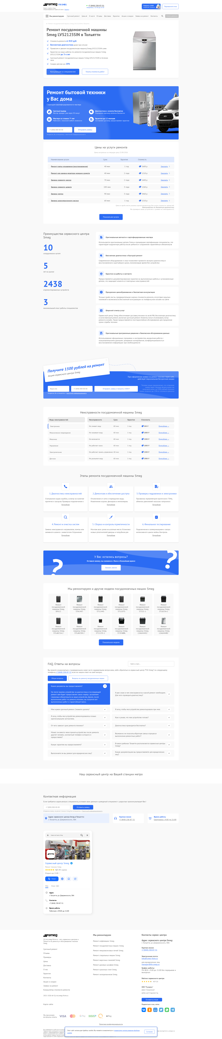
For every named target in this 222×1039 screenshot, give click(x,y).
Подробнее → (164, 426)
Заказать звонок (111, 568)
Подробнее (65, 505)
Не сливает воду (95, 426)
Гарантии (116, 16)
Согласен (149, 1032)
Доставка (107, 16)
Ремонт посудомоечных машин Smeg (108, 946)
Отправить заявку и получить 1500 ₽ (116, 389)
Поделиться (144, 1010)
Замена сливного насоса (61, 180)
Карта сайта (48, 1004)
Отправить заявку (85, 130)
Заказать (164, 166)
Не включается (94, 439)
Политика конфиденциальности (111, 1024)
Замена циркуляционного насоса (65, 200)
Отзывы (99, 16)
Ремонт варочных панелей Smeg (106, 960)
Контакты (154, 16)
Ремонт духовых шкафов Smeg (106, 965)
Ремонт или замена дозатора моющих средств (70, 173)
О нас (91, 16)
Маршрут (53, 879)
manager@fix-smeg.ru (151, 964)
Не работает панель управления (101, 452)
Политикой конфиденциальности (92, 811)
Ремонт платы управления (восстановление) (69, 166)
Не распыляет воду (96, 459)
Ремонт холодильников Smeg (105, 974)
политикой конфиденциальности (76, 393)
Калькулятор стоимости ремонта (56, 990)
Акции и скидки (127, 16)
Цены (84, 16)
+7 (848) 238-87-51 (96, 6)
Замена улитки (57, 194)
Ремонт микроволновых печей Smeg (108, 950)
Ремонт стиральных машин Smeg (106, 955)
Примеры (47, 957)
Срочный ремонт (73, 16)
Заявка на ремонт (142, 16)
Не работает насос (96, 446)
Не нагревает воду (96, 433)
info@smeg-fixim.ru (150, 958)
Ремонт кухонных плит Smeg (105, 969)
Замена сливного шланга (61, 187)
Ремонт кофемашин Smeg (103, 941)
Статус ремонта (171, 16)
